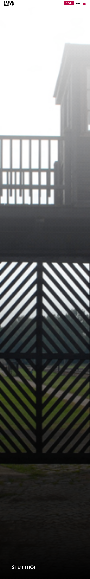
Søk (31, 8)
